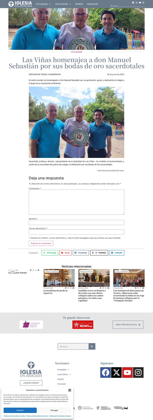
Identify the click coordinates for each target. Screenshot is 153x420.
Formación (92, 4)
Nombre (33, 219)
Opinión (79, 4)
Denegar (54, 410)
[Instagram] (143, 2)
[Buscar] (92, 346)
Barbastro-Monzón (86, 271)
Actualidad (42, 4)
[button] (69, 390)
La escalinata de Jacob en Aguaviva (55, 291)
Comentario (35, 188)
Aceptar (20, 410)
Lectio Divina (61, 4)
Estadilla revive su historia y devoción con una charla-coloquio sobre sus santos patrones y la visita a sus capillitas (92, 295)
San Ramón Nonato (17, 272)
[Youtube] (140, 2)
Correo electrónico (38, 228)
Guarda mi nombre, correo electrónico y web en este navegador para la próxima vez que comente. (76, 238)
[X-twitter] (136, 2)
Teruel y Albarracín (51, 271)
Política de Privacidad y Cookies (14, 416)
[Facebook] (133, 2)
